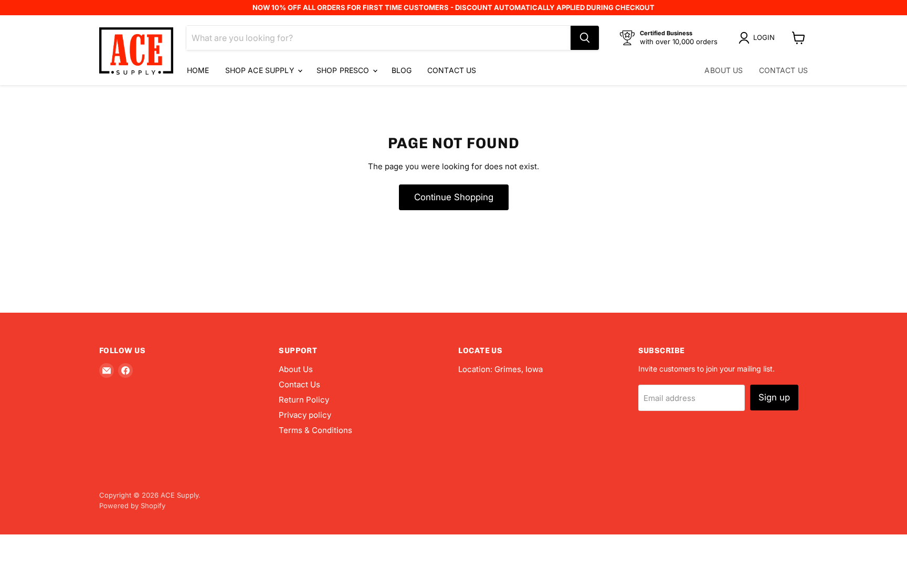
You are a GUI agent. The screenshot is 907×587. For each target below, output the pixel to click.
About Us (723, 70)
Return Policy (304, 400)
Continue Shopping (453, 197)
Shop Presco (344, 70)
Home (198, 70)
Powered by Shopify (132, 505)
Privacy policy (305, 415)
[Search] (585, 38)
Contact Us (451, 70)
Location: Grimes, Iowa (500, 369)
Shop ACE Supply (261, 70)
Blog (402, 70)
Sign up (774, 397)
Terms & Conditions (315, 430)
